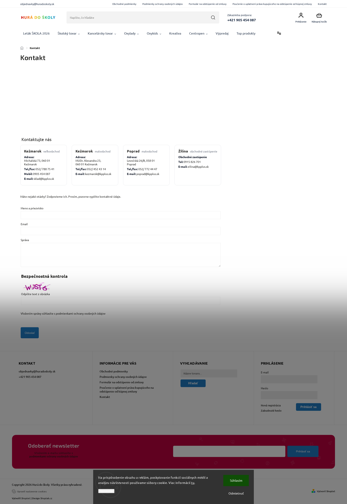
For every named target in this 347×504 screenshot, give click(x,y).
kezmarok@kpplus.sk (98, 174)
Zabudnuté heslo (271, 410)
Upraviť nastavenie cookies (32, 491)
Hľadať (213, 17)
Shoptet (25, 498)
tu (192, 483)
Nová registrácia (271, 405)
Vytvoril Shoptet (326, 491)
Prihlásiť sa (303, 451)
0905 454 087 (41, 174)
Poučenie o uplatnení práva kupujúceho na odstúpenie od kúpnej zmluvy (272, 3)
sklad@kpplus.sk (44, 178)
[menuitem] (36, 33)
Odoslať (30, 332)
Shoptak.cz (46, 498)
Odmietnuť (236, 493)
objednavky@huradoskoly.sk (37, 371)
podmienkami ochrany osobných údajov (80, 313)
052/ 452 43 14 (96, 169)
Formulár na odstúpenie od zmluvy (208, 3)
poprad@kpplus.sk (147, 174)
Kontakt (322, 3)
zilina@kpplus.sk (198, 166)
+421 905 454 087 (30, 377)
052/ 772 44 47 (147, 169)
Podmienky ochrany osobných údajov (162, 3)
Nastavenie (106, 491)
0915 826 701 (192, 162)
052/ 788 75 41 (45, 169)
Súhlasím (236, 480)
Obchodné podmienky (124, 3)
